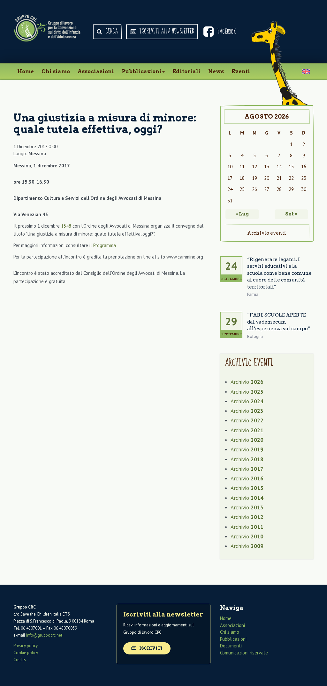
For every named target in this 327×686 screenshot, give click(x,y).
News (216, 72)
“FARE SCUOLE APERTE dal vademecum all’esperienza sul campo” (278, 322)
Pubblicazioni (142, 72)
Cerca (111, 31)
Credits (19, 659)
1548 (66, 226)
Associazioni (96, 72)
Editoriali (186, 72)
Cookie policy (25, 652)
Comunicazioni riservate (244, 653)
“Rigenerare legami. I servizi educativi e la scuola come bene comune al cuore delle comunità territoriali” (279, 273)
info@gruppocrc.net (44, 635)
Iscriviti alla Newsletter (166, 31)
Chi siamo (56, 72)
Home (25, 72)
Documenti (231, 646)
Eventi (241, 72)
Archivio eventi (266, 233)
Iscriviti (150, 648)
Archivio (247, 381)
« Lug (242, 214)
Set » (291, 214)
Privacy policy (25, 645)
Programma (104, 245)
